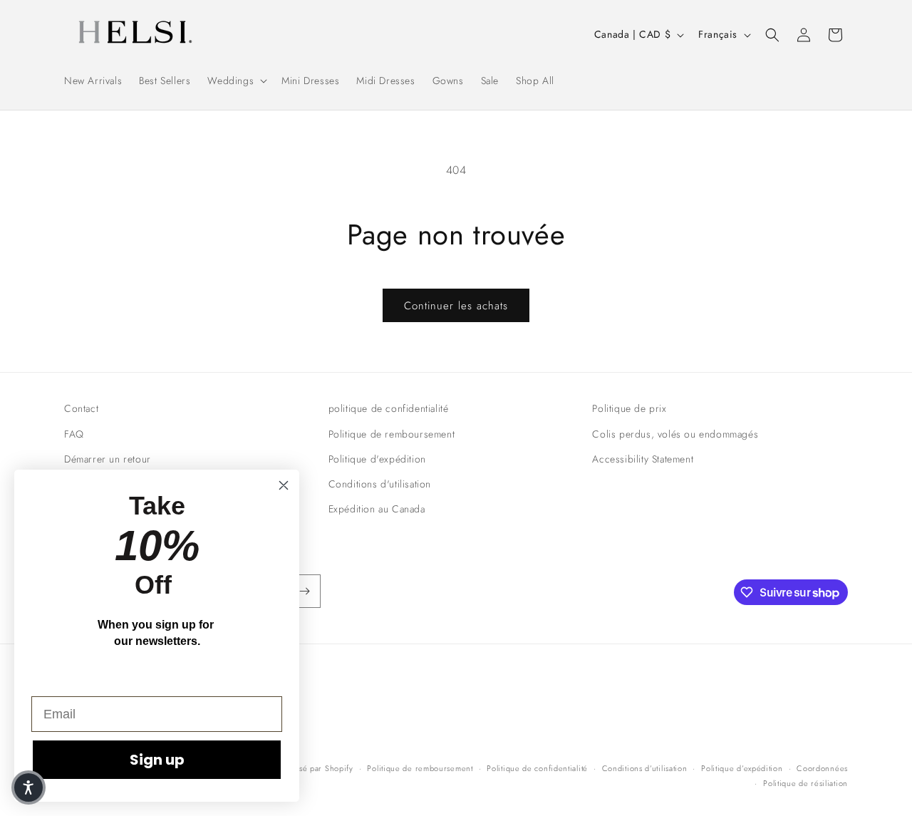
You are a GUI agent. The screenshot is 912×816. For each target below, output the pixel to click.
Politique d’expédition (741, 768)
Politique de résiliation (805, 783)
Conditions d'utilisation (379, 484)
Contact (81, 408)
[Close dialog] (284, 485)
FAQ (74, 434)
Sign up (157, 760)
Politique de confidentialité (537, 768)
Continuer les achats (456, 306)
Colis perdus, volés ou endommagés (675, 434)
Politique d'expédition (377, 459)
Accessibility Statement (642, 459)
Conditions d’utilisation (645, 768)
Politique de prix (629, 408)
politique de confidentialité (388, 408)
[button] (236, 80)
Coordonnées (822, 768)
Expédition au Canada (376, 509)
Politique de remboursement (391, 434)
